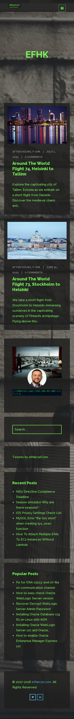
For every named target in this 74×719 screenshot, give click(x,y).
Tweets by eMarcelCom (30, 457)
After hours (21, 151)
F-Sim (36, 151)
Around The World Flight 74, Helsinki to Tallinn (32, 168)
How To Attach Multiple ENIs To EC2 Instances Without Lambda (37, 539)
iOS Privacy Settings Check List (38, 513)
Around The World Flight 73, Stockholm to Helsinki (36, 284)
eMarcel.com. (42, 682)
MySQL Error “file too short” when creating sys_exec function (36, 523)
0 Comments (34, 157)
